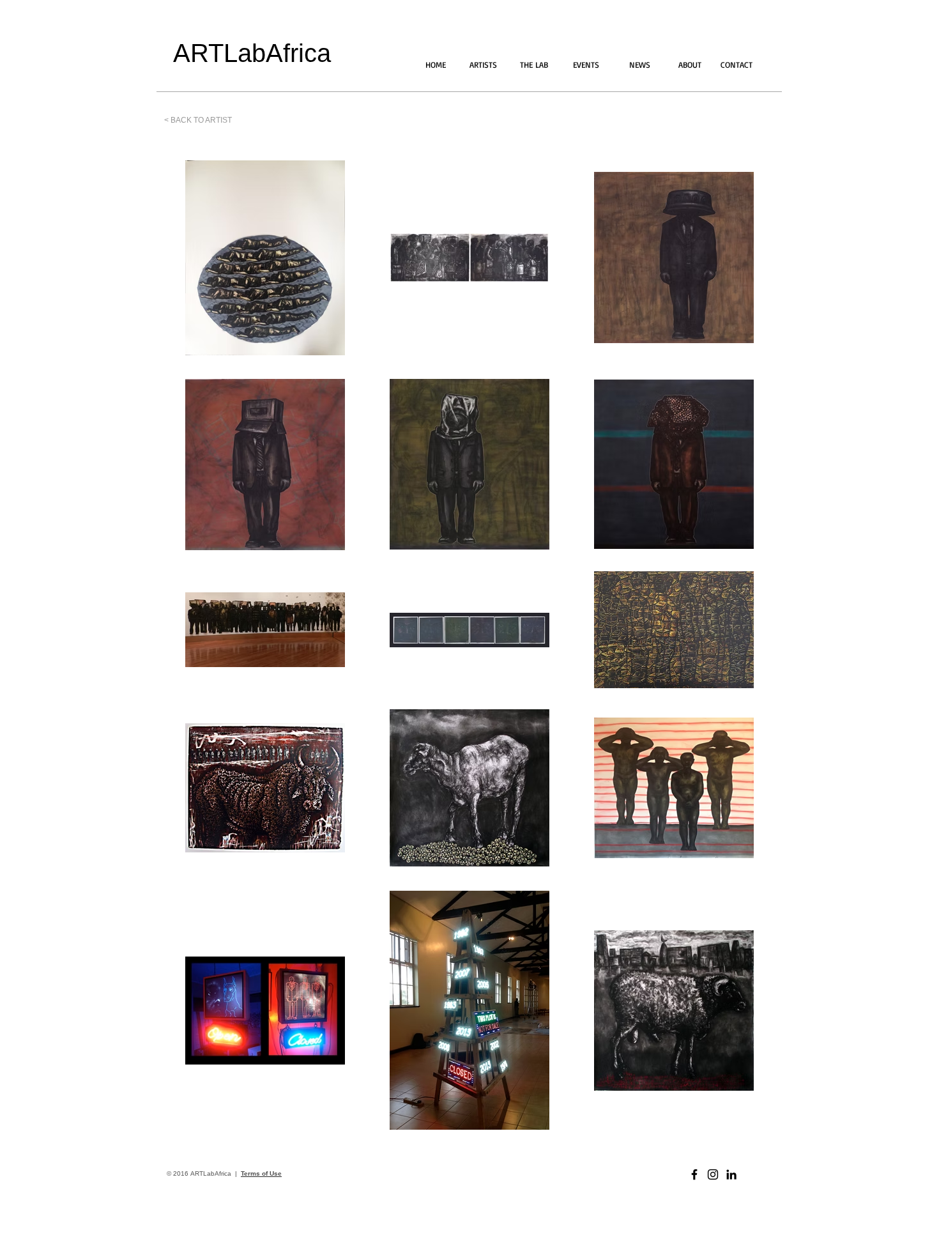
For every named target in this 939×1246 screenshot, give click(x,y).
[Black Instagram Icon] (713, 1174)
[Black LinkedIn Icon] (731, 1174)
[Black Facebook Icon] (694, 1174)
